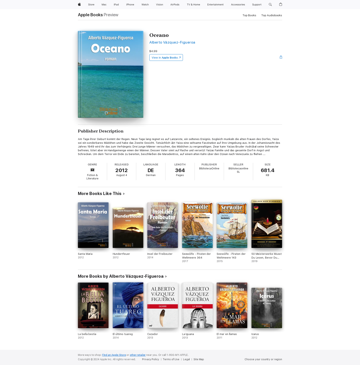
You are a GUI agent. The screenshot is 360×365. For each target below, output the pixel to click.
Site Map (199, 359)
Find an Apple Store (114, 355)
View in (165, 57)
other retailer (138, 355)
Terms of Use (171, 359)
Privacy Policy (150, 359)
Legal (186, 359)
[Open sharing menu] (281, 57)
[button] (270, 4)
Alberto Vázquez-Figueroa (172, 42)
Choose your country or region (263, 359)
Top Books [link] (249, 15)
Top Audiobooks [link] (271, 15)
